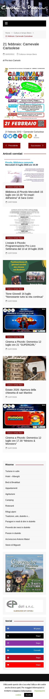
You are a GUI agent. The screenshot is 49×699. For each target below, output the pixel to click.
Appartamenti (11, 488)
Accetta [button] (28, 695)
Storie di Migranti (12, 545)
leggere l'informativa (22, 691)
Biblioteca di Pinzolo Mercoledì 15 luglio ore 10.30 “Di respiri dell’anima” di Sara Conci (24, 194)
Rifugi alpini (10, 512)
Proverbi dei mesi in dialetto (17, 527)
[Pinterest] (20, 136)
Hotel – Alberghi (12, 476)
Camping (9, 500)
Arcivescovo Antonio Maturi (17, 539)
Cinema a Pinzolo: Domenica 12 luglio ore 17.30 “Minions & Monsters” (23, 440)
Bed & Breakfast (12, 482)
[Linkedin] (15, 136)
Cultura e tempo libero (28, 54)
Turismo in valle (12, 471)
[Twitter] (10, 136)
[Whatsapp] (25, 136)
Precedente (13, 145)
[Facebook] (5, 136)
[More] (30, 136)
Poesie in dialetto (13, 533)
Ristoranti (9, 506)
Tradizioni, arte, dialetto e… (17, 516)
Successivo (36, 145)
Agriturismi (10, 494)
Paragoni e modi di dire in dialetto (20, 521)
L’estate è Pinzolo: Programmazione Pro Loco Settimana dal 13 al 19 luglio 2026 (24, 245)
